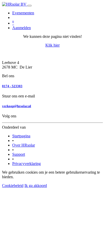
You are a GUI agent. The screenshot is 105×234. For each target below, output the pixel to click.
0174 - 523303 (12, 86)
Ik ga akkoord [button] (35, 185)
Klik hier (52, 45)
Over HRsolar (23, 145)
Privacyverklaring (26, 163)
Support (18, 154)
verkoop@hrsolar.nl (16, 106)
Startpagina (21, 136)
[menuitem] (23, 13)
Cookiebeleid (12, 185)
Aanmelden (21, 28)
